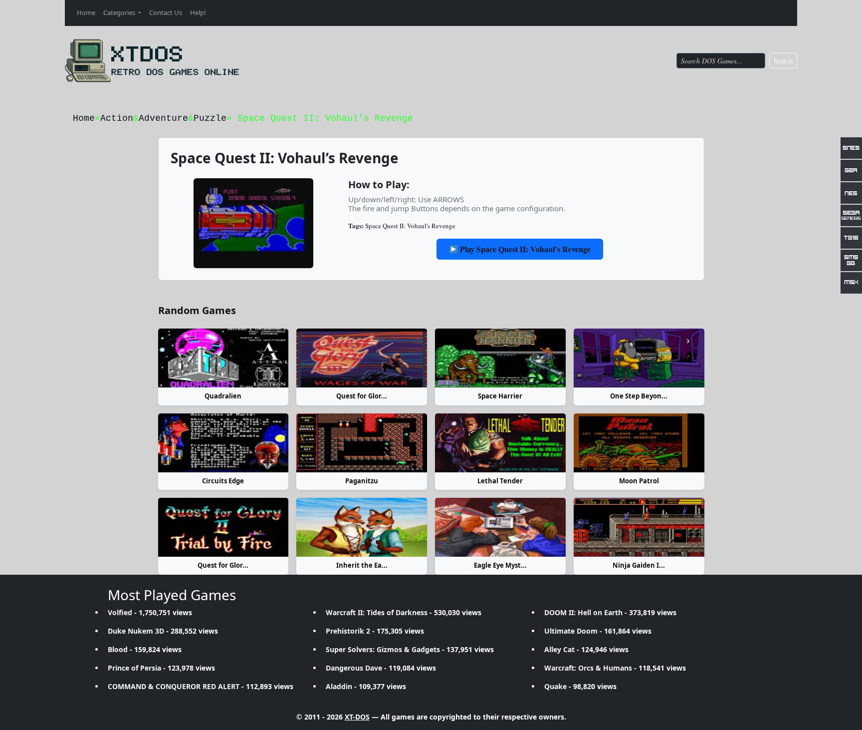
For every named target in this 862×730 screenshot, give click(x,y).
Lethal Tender (500, 480)
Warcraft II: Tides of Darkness (377, 612)
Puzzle (210, 118)
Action (116, 118)
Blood (118, 649)
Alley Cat (559, 649)
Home (86, 12)
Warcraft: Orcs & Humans (588, 668)
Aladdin (339, 686)
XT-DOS (357, 717)
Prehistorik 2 (348, 631)
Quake (555, 686)
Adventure (163, 118)
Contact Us (165, 12)
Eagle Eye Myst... (500, 565)
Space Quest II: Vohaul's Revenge (410, 225)
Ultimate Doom (571, 631)
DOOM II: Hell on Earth (583, 612)
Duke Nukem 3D (136, 631)
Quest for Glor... (361, 395)
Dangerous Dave (354, 668)
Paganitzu (361, 480)
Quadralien (223, 395)
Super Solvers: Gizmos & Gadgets (383, 649)
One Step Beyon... (638, 395)
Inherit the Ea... (362, 565)
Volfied (120, 612)
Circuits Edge (223, 480)
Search (783, 60)
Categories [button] (120, 12)
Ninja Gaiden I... (639, 565)
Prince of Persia (134, 668)
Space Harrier (500, 395)
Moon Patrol (639, 480)
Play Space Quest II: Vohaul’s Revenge (524, 249)
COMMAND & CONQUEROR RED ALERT (173, 686)
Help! (198, 12)
